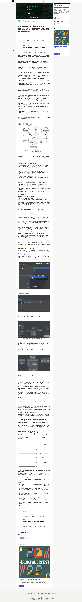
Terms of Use (46, 597)
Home (13, 594)
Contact (57, 594)
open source (35, 598)
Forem (31, 598)
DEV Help (33, 594)
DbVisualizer (23, 20)
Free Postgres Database (62, 594)
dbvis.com (33, 21)
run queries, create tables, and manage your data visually (30, 245)
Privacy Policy (42, 597)
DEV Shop (68, 594)
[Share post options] (13, 53)
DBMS (23, 222)
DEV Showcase (51, 594)
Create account (66, 1)
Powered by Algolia (40, 1)
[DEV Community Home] (13, 1)
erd (19, 33)
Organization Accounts (44, 594)
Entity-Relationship (22, 73)
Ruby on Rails (39, 599)
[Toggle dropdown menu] (52, 544)
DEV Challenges (16, 594)
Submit (22, 538)
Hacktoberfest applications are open (30, 579)
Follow (62, 7)
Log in (61, 1)
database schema (39, 166)
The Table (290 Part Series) (29, 37)
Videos (23, 594)
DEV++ (21, 594)
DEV (44, 598)
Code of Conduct (36, 597)
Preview (26, 538)
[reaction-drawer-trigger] (13, 40)
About (54, 594)
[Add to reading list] (13, 47)
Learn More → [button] (57, 54)
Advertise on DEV (38, 594)
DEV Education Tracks (28, 594)
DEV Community (28, 593)
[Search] (16, 1)
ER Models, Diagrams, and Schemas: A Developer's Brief (60, 24)
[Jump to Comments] (13, 44)
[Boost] (13, 50)
